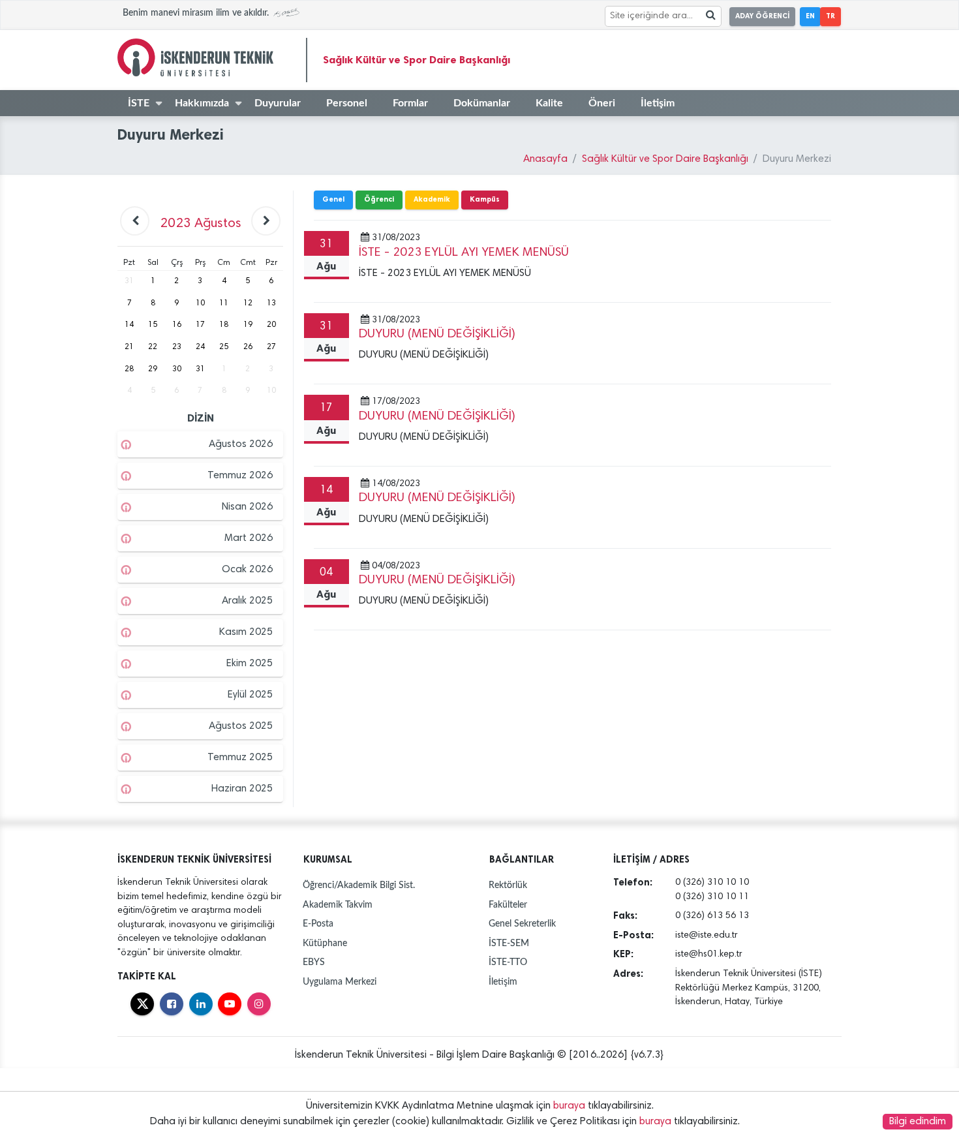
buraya (569, 1106)
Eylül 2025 (250, 695)
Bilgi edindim (917, 1121)
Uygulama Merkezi (339, 982)
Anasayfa (545, 159)
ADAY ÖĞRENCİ (762, 16)
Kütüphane (325, 943)
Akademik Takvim (338, 905)
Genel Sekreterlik (522, 924)
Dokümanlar (481, 103)
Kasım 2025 (246, 632)
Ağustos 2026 (241, 444)
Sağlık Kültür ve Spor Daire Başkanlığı (416, 60)
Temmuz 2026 (240, 475)
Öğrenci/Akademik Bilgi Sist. (359, 885)
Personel (346, 103)
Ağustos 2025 (241, 726)
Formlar (410, 103)
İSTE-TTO (508, 962)
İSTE (138, 103)
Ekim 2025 (249, 663)
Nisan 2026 (247, 507)
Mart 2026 (248, 538)
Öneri (601, 103)
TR (830, 16)
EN (810, 16)
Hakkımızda (202, 103)
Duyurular (277, 103)
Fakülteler (508, 905)
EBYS (314, 962)
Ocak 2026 (247, 569)
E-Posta (318, 924)
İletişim (658, 103)
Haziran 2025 (242, 789)
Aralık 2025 (247, 601)
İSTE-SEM (509, 943)
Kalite (549, 103)
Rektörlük (508, 885)
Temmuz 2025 (240, 757)
